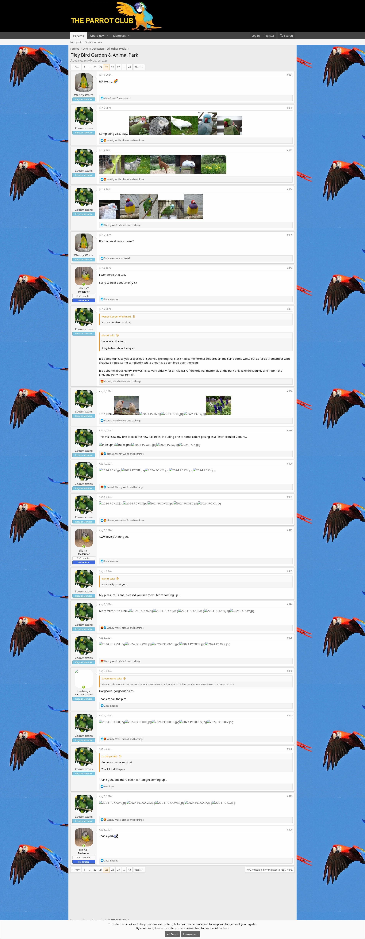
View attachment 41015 (220, 684)
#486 (290, 268)
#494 (290, 604)
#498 (290, 749)
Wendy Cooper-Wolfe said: (116, 316)
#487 (290, 309)
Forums (78, 35)
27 (118, 67)
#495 (290, 637)
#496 (290, 671)
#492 (290, 530)
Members (119, 35)
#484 (290, 189)
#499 (290, 796)
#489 (290, 430)
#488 (290, 391)
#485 (290, 235)
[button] (107, 35)
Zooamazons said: (112, 678)
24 (100, 67)
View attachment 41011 (115, 684)
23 (95, 67)
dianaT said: (108, 335)
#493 (290, 571)
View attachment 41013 (167, 684)
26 (112, 67)
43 (129, 67)
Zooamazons (80, 60)
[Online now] (84, 284)
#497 (290, 715)
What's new (97, 35)
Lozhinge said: (110, 756)
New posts (76, 42)
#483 (290, 150)
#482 (290, 108)
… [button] (89, 67)
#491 (290, 497)
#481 (290, 74)
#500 (290, 829)
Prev (77, 67)
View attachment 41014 (194, 684)
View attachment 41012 (141, 684)
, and (125, 140)
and (117, 98)
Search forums (93, 42)
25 (106, 67)
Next (137, 67)
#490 (290, 463)
